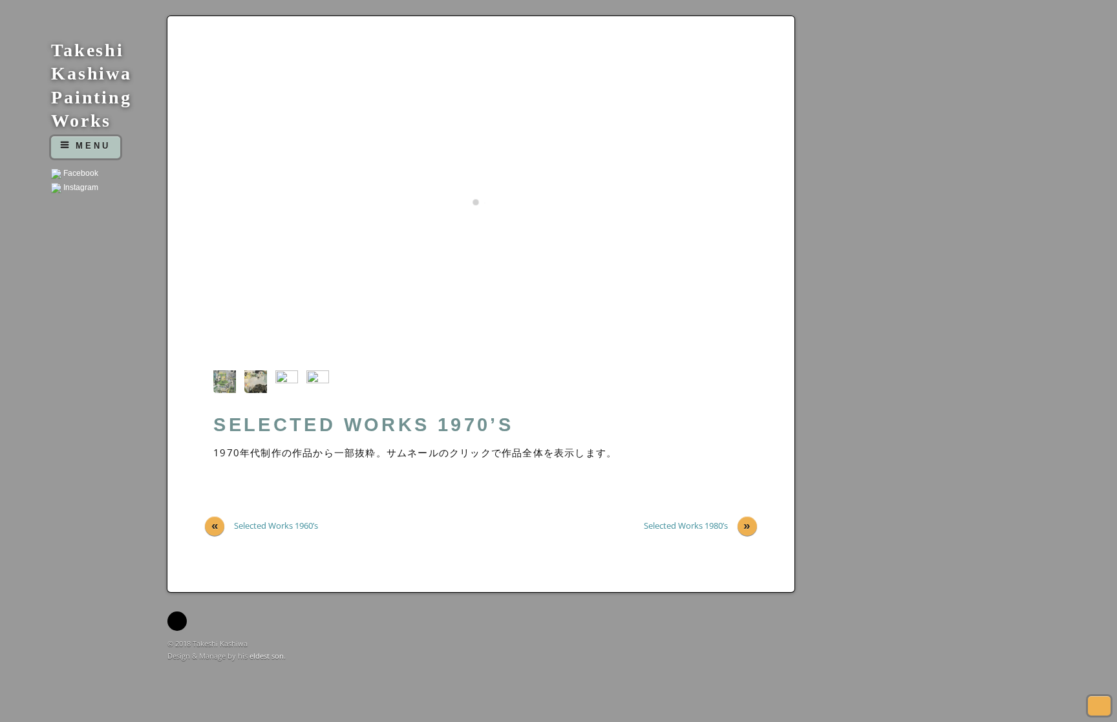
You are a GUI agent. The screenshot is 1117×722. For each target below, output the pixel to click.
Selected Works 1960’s (265, 526)
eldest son (267, 656)
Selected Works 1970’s (363, 424)
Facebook (79, 173)
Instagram (79, 187)
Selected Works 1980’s (697, 526)
